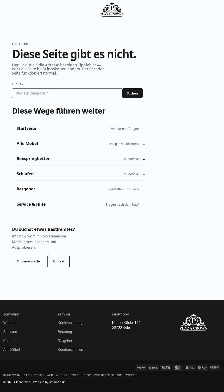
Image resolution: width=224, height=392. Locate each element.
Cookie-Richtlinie (108, 375)
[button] (8, 9)
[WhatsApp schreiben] (189, 337)
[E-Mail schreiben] (181, 337)
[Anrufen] (195, 9)
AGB (50, 375)
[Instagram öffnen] (206, 337)
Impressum (12, 375)
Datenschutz (33, 375)
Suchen (18, 84)
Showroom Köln (28, 261)
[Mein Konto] (206, 9)
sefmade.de (57, 382)
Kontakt (59, 261)
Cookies (131, 375)
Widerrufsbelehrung (73, 375)
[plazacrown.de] (112, 9)
